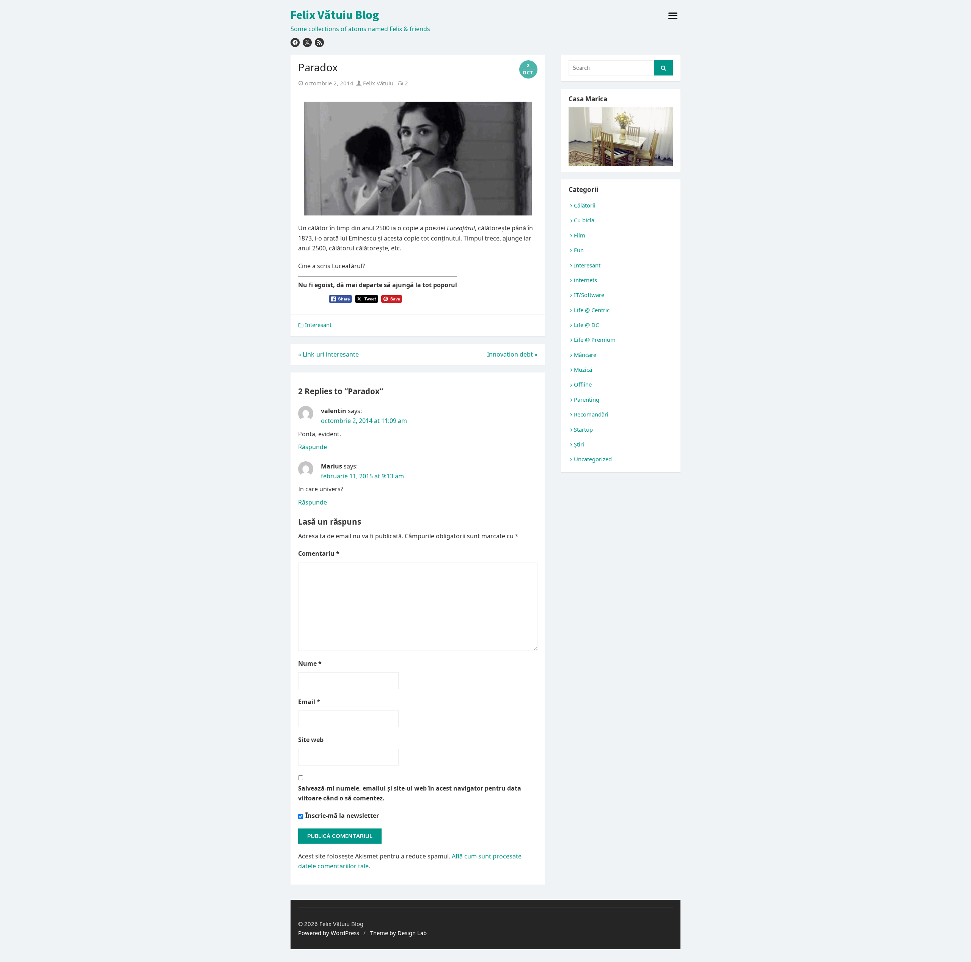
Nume (310, 663)
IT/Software (589, 295)
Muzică (583, 369)
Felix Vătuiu (377, 83)
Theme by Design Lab (398, 933)
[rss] (319, 42)
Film (579, 235)
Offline (583, 384)
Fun (579, 250)
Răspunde (312, 447)
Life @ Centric (592, 310)
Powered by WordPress (328, 933)
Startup (583, 429)
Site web (311, 740)
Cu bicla (584, 220)
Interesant (318, 325)
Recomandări (591, 414)
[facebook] (295, 42)
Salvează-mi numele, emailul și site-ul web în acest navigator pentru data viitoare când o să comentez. (409, 793)
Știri (579, 444)
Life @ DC (586, 325)
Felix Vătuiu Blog (335, 15)
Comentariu (318, 553)
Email (309, 702)
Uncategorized (593, 459)
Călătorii (584, 205)
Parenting (586, 399)
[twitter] (307, 42)
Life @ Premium (595, 339)
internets (585, 280)
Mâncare (585, 354)
